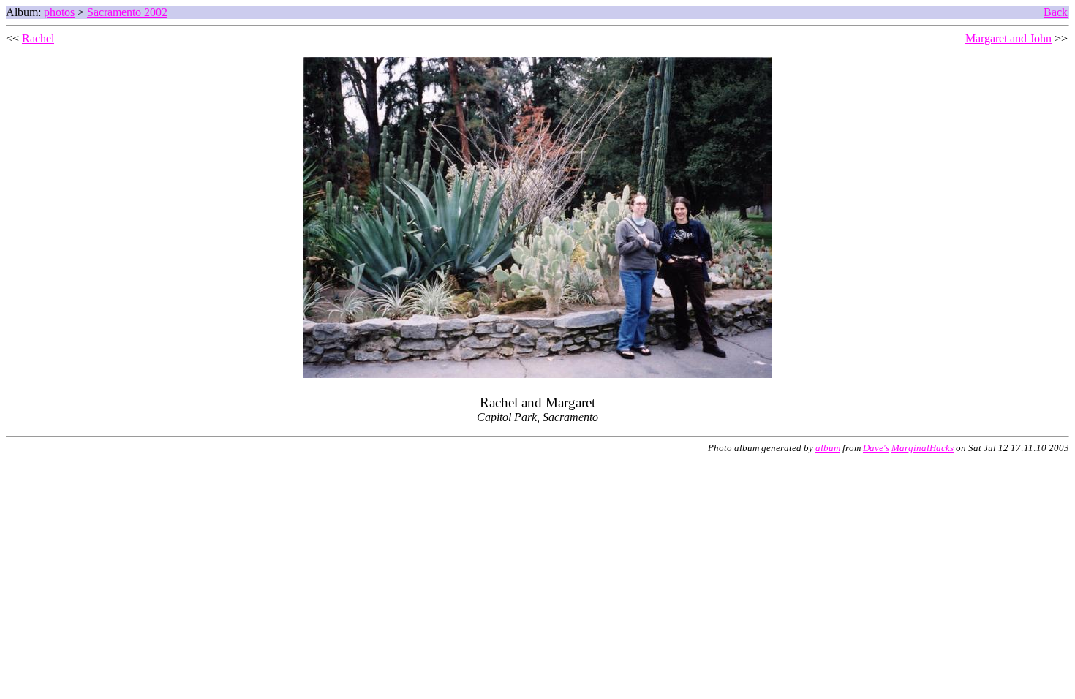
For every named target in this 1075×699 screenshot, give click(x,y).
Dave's (876, 448)
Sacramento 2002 (127, 12)
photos (59, 12)
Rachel (38, 38)
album (827, 448)
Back (1056, 12)
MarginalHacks (922, 448)
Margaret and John (1008, 38)
